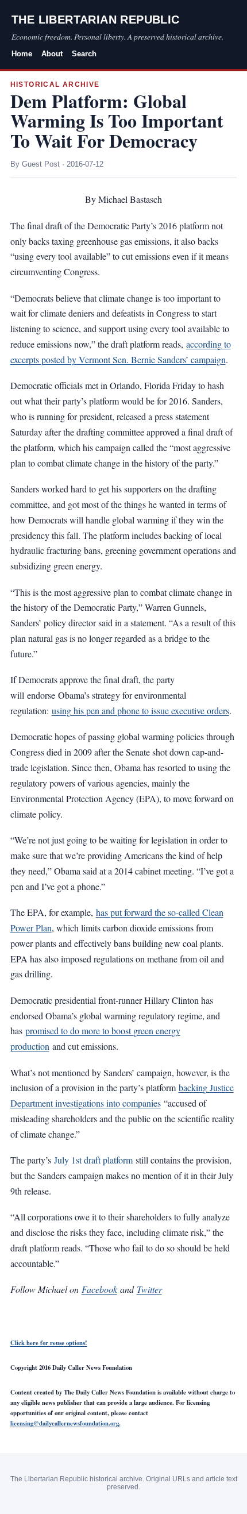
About (52, 53)
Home (21, 53)
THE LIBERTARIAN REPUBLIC (95, 19)
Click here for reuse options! (48, 1342)
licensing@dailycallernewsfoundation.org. (65, 1423)
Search (84, 53)
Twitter (149, 1289)
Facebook (99, 1289)
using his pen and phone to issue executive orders (140, 710)
